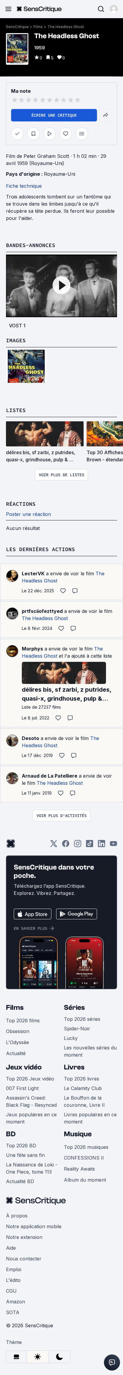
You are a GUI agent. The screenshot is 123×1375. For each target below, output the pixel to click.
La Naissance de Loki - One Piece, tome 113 (31, 1168)
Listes (16, 410)
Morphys (32, 649)
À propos (16, 1216)
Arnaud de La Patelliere (49, 776)
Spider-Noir (77, 1029)
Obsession (17, 1031)
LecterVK (33, 573)
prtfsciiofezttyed (42, 611)
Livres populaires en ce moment (90, 1118)
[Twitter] (53, 845)
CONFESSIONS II (84, 1158)
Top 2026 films (23, 1020)
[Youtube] (113, 845)
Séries (74, 1007)
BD (11, 1134)
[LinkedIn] (101, 845)
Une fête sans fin (25, 1155)
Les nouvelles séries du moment (90, 1051)
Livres (74, 1067)
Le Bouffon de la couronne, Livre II (84, 1101)
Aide (11, 1248)
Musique (78, 1134)
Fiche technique (24, 186)
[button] (113, 8)
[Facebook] (65, 845)
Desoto (30, 738)
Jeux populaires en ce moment (31, 1118)
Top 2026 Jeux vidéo (30, 1079)
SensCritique (17, 26)
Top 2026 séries (82, 1019)
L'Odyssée (17, 1042)
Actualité (16, 1053)
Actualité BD (20, 1181)
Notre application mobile (33, 1226)
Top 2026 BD (21, 1146)
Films (38, 26)
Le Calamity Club (83, 1088)
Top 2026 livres (81, 1079)
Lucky (71, 1038)
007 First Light (22, 1088)
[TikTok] (89, 845)
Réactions (21, 503)
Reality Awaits (79, 1169)
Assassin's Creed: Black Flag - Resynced (31, 1101)
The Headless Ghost (65, 26)
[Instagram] (77, 845)
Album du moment (85, 1180)
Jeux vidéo (24, 1067)
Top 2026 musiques (86, 1147)
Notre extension (24, 1237)
